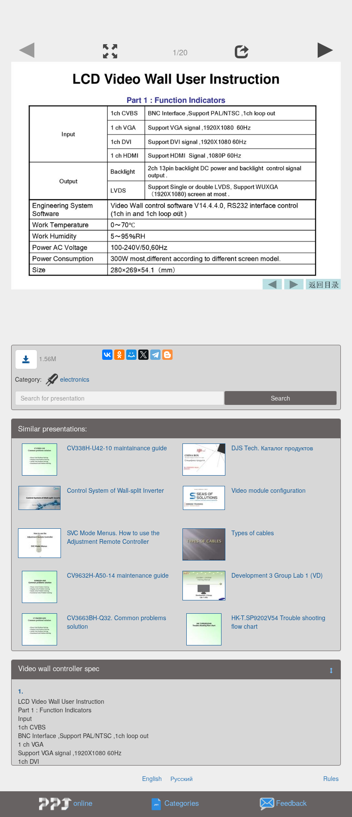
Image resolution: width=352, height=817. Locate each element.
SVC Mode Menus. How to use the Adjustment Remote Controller (113, 537)
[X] (143, 355)
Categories (181, 803)
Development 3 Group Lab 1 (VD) (277, 575)
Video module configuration (268, 490)
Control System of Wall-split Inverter (115, 490)
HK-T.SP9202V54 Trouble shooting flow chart (278, 621)
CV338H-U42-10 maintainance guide (117, 447)
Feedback (291, 803)
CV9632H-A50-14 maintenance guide (118, 575)
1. (20, 691)
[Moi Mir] (131, 355)
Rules (331, 778)
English (152, 778)
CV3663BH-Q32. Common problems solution (116, 621)
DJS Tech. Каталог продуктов (272, 447)
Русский (181, 778)
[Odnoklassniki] (119, 355)
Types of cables (252, 532)
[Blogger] (167, 355)
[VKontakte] (107, 355)
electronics (74, 379)
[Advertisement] (176, 19)
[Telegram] (155, 355)
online (82, 803)
